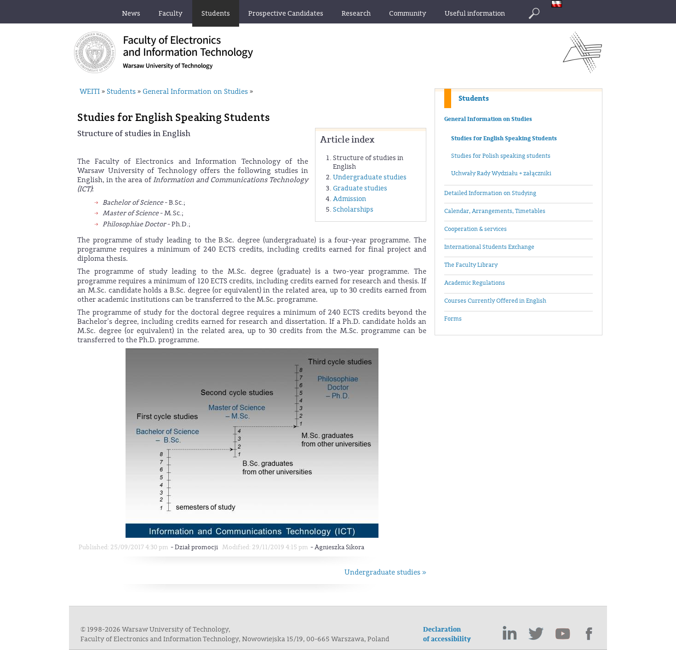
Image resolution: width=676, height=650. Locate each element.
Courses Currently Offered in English (495, 301)
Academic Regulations (474, 283)
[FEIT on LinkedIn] (509, 634)
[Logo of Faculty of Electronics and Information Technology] (582, 70)
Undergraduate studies (370, 177)
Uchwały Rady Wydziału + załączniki (501, 173)
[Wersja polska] (559, 4)
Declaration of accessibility (447, 634)
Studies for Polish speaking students (500, 156)
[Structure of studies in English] (252, 535)
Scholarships (353, 209)
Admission (349, 199)
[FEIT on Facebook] (589, 634)
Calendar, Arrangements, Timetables (494, 211)
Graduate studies (360, 188)
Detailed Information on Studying (490, 193)
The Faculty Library (471, 265)
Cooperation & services (475, 229)
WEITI (90, 91)
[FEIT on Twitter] (536, 634)
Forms (453, 318)
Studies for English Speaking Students (504, 138)
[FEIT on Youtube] (563, 634)
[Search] (533, 13)
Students (473, 98)
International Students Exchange (489, 247)
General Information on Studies (488, 119)
